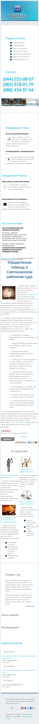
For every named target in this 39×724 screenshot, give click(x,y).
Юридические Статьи (17, 127)
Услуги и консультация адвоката (17, 133)
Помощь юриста (18, 42)
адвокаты (22, 422)
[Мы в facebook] (31, 708)
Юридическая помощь (18, 12)
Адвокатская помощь (20, 51)
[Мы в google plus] (25, 708)
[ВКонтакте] (29, 442)
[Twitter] (31, 442)
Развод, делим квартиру (13, 557)
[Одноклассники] (34, 442)
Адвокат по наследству (21, 57)
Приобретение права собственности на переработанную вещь (9, 520)
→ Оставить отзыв (29, 606)
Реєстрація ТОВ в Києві (32, 528)
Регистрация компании (12, 544)
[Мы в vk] (22, 708)
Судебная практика (11, 643)
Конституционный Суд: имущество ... (15, 199)
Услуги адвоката (18, 45)
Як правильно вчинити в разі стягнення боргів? (13, 550)
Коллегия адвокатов (20, 48)
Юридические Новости (14, 175)
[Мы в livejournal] (34, 708)
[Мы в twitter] (28, 708)
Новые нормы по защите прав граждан (15, 181)
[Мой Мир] (36, 442)
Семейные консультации (21, 54)
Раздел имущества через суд (30, 533)
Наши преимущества (20, 59)
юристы (14, 422)
